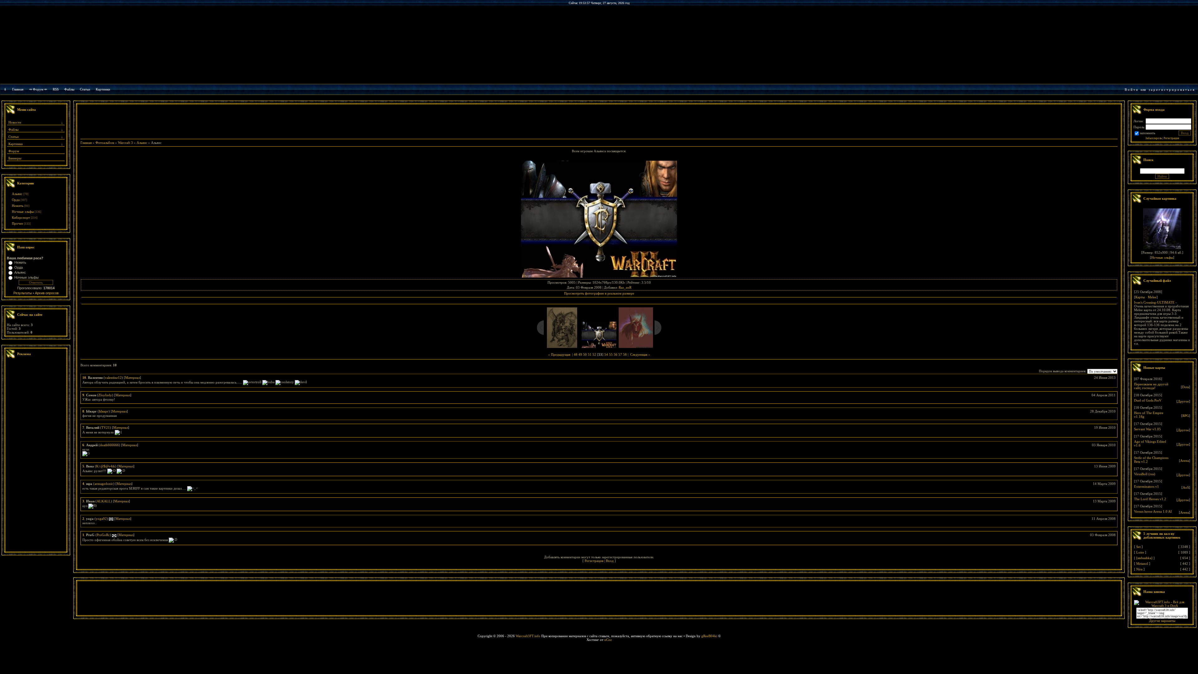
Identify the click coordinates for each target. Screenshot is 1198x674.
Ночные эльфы (23, 211)
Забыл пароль (1153, 138)
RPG (1185, 416)
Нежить (17, 206)
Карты (1140, 297)
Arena (1184, 460)
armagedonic (104, 484)
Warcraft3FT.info (528, 636)
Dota (1185, 387)
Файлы (69, 89)
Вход (610, 561)
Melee (1152, 297)
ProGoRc (103, 535)
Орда (16, 200)
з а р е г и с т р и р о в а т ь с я (1171, 89)
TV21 (105, 427)
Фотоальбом (104, 142)
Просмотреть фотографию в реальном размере (599, 293)
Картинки (103, 89)
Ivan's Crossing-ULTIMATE (1154, 302)
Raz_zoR (625, 287)
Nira (1139, 569)
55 (611, 354)
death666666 (109, 445)
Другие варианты (1162, 621)
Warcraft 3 (125, 142)
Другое (1183, 401)
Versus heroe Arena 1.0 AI (1153, 511)
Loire (1140, 552)
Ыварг (104, 411)
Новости (14, 122)
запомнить (1147, 133)
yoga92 (101, 518)
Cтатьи (85, 89)
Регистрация (594, 561)
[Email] (111, 518)
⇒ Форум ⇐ (38, 89)
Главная (17, 89)
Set (1138, 547)
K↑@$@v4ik (105, 466)
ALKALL (104, 501)
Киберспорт (21, 217)
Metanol (1142, 563)
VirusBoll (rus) (1144, 474)
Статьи (13, 137)
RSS (56, 89)
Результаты (22, 293)
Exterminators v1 (1146, 486)
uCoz (608, 640)
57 (620, 354)
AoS (1186, 487)
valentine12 (113, 377)
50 (585, 354)
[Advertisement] (36, 455)
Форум (13, 151)
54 (606, 354)
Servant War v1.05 (1147, 429)
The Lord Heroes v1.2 (1150, 499)
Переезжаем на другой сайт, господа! (1151, 386)
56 (615, 354)
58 (625, 354)
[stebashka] (1144, 558)
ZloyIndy (105, 395)
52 (594, 354)
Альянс (17, 194)
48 (575, 354)
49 (580, 354)
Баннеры (14, 158)
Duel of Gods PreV (1147, 400)
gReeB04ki (709, 636)
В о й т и (1131, 89)
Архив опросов (47, 293)
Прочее (17, 223)
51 (590, 354)
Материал (132, 377)
